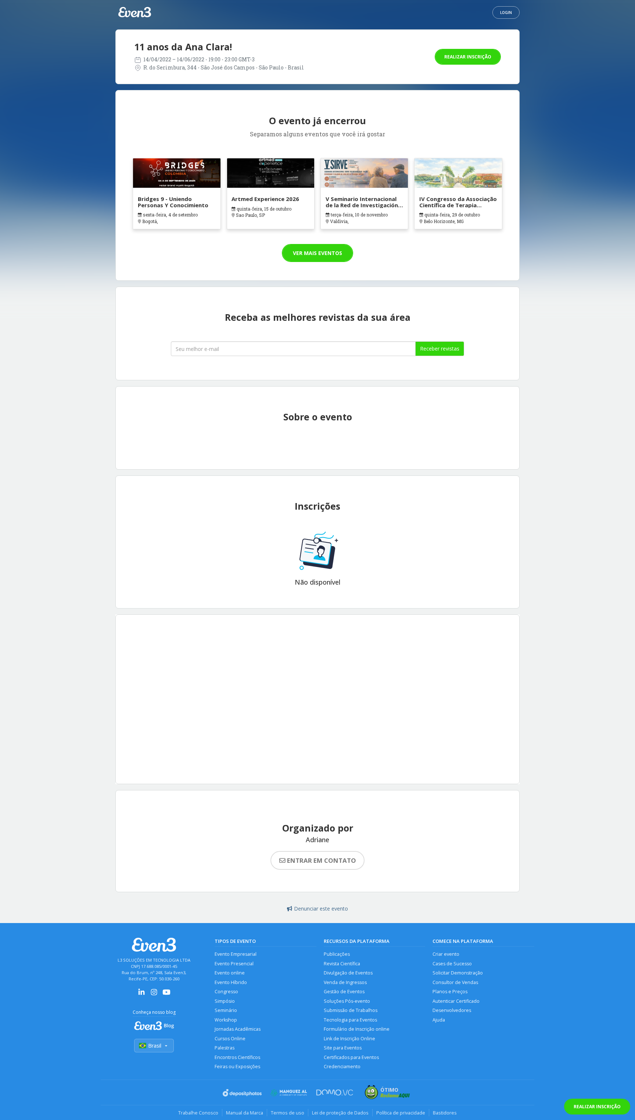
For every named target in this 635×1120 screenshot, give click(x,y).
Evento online (230, 973)
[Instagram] (154, 994)
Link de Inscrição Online (349, 1038)
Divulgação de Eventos (348, 973)
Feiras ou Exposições (237, 1066)
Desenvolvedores (452, 1010)
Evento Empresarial (235, 954)
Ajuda (439, 1020)
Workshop (226, 1020)
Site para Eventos (343, 1048)
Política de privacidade (400, 1112)
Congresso (226, 991)
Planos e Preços (450, 991)
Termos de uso (287, 1112)
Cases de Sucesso (452, 964)
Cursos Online (230, 1038)
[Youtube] (166, 994)
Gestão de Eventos (344, 991)
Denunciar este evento (321, 908)
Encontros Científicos (237, 1057)
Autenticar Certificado (456, 1001)
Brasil (154, 1045)
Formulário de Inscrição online (357, 1029)
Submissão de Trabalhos (350, 1010)
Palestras (224, 1048)
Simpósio (225, 1001)
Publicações (337, 954)
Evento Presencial (234, 964)
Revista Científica (342, 964)
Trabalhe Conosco (198, 1112)
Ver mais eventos (317, 253)
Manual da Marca (244, 1112)
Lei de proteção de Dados (340, 1112)
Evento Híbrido (231, 982)
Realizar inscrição (467, 57)
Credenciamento (342, 1066)
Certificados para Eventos (351, 1057)
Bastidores (445, 1112)
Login (506, 12)
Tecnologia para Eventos (350, 1020)
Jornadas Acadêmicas (238, 1029)
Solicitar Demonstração (458, 973)
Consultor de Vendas (455, 982)
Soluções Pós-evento (347, 1001)
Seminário (226, 1010)
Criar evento (446, 954)
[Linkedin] (141, 994)
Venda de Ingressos (345, 982)
